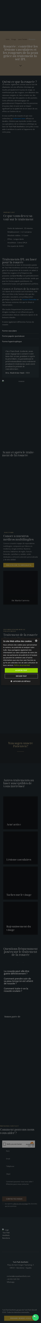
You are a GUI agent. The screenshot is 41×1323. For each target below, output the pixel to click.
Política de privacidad (22, 665)
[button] (20, 681)
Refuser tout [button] (21, 676)
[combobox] (36, 641)
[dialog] (20, 661)
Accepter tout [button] (21, 670)
